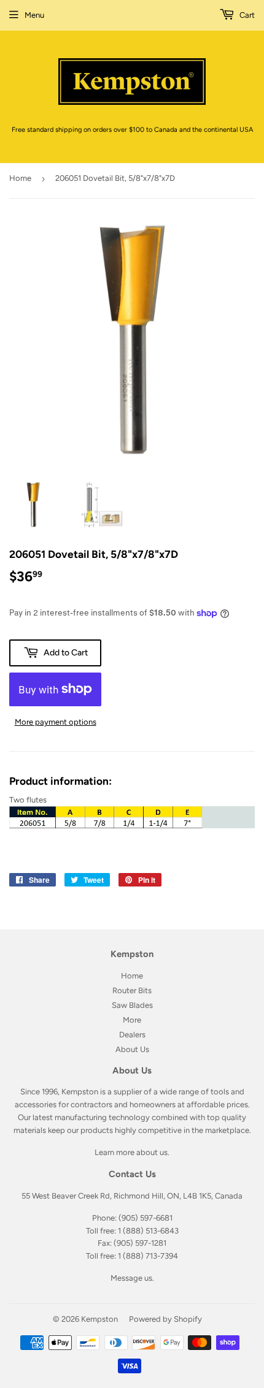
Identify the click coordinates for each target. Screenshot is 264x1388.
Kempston (99, 1319)
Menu (34, 15)
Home (20, 178)
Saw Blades (132, 1005)
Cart (246, 15)
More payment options (55, 721)
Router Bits (132, 990)
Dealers (132, 1034)
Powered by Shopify (165, 1319)
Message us (131, 1278)
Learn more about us (131, 1152)
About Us (132, 1049)
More (132, 1019)
